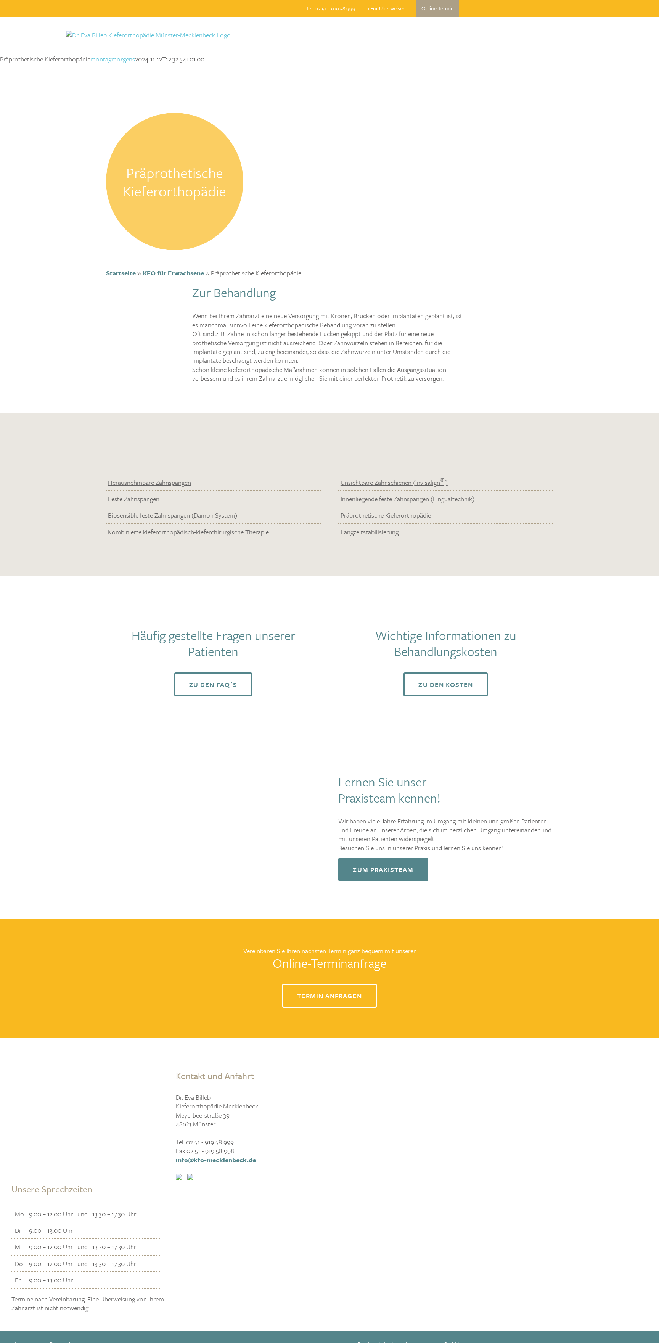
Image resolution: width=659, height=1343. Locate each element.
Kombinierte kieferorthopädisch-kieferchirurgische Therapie (188, 532)
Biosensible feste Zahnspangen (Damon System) (172, 515)
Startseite (121, 273)
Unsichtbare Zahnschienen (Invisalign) (394, 482)
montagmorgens (112, 59)
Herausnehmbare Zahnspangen (149, 482)
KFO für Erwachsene (173, 273)
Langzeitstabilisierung (370, 532)
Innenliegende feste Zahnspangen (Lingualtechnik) (407, 498)
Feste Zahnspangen (133, 498)
